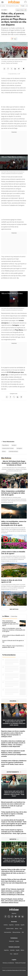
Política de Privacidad (20, 962)
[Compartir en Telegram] (18, 69)
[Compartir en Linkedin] (15, 69)
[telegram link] (19, 916)
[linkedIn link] (22, 916)
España (22, 924)
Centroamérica (7, 932)
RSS (23, 932)
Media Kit (16, 954)
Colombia (4, 10)
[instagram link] (12, 916)
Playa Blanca (5, 445)
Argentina (11, 924)
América (6, 924)
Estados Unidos (10, 928)
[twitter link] (9, 916)
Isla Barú (14, 445)
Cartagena (19, 448)
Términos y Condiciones (8, 962)
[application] (14, 162)
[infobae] (14, 2)
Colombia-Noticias (13, 451)
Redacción (11, 941)
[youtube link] (15, 916)
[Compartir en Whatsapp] (4, 69)
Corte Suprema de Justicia (9, 6)
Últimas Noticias (16, 932)
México (16, 928)
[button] (2, 2)
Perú (21, 928)
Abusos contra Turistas (7, 448)
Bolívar (4, 451)
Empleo (17, 941)
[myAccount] (25, 2)
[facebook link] (5, 916)
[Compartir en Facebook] (8, 69)
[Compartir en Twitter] (11, 69)
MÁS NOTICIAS (14, 609)
